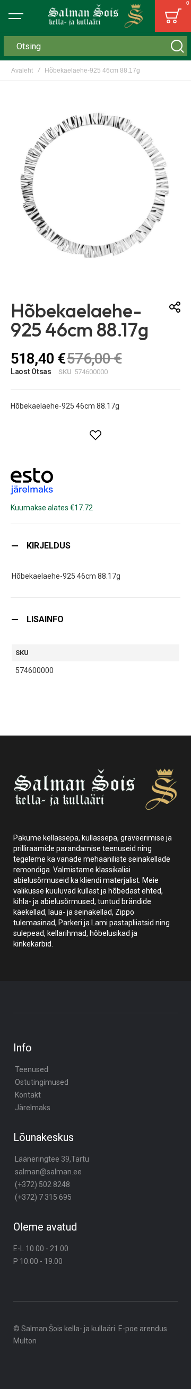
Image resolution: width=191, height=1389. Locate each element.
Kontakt (28, 1095)
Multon (25, 1340)
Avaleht (22, 70)
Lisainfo (45, 619)
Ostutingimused (41, 1082)
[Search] (177, 46)
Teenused (31, 1069)
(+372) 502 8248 (42, 1184)
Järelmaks (32, 1107)
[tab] (95, 546)
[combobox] (95, 46)
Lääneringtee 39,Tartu (52, 1159)
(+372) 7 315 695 (43, 1197)
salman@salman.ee (48, 1171)
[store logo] (95, 16)
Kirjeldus (49, 546)
